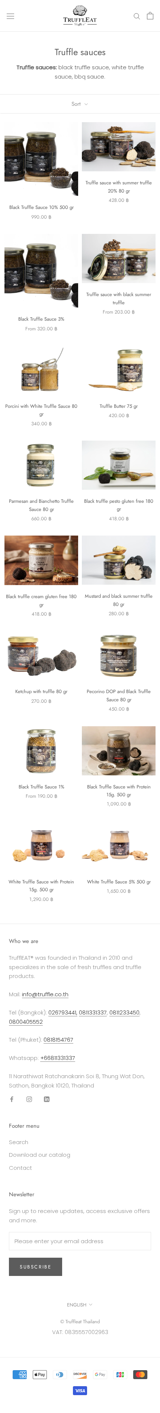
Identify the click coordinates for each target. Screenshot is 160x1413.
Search (18, 1142)
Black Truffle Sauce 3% (41, 319)
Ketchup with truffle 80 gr (41, 691)
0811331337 (93, 1012)
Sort (77, 104)
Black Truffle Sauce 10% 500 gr (41, 207)
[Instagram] (29, 1099)
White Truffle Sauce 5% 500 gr (119, 881)
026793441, (62, 1012)
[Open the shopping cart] (150, 15)
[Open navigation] (10, 16)
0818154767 (58, 1040)
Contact (20, 1168)
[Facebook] (12, 1099)
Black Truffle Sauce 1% (41, 786)
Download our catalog (39, 1155)
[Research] (137, 16)
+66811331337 (57, 1058)
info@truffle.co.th (45, 994)
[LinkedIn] (46, 1099)
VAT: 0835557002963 (80, 1332)
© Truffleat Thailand (80, 1321)
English (76, 1304)
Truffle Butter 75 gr (119, 406)
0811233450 (124, 1012)
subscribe (35, 1266)
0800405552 (26, 1022)
